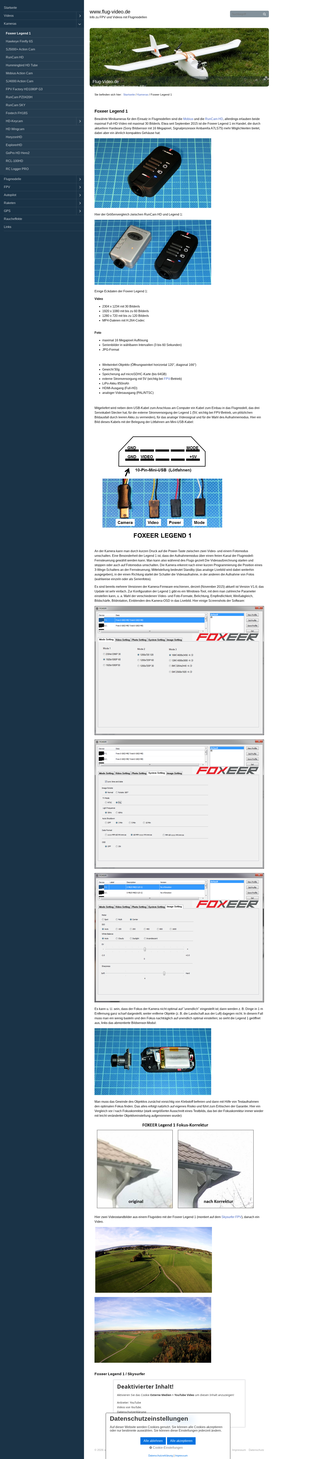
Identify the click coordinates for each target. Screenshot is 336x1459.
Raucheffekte (13, 219)
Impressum (239, 1449)
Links (7, 227)
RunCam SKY (15, 105)
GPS (7, 211)
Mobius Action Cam (19, 73)
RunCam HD (15, 57)
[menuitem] (42, 8)
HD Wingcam (15, 129)
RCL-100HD (14, 161)
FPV (7, 187)
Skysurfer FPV (231, 1217)
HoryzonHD (14, 137)
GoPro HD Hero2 (18, 153)
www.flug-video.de (110, 11)
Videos (9, 15)
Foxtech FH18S (17, 113)
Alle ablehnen (153, 1440)
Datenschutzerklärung (131, 1412)
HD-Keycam (14, 121)
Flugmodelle (12, 179)
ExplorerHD (14, 145)
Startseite (10, 7)
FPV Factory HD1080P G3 (24, 89)
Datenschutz (256, 1449)
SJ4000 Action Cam (19, 81)
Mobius (188, 119)
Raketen (10, 203)
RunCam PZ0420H (19, 97)
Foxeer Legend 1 (18, 33)
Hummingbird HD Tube (22, 65)
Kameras (10, 23)
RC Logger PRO (17, 169)
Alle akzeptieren (181, 1440)
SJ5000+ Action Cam (20, 49)
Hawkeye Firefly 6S (19, 41)
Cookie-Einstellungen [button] (167, 1447)
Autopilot (10, 195)
